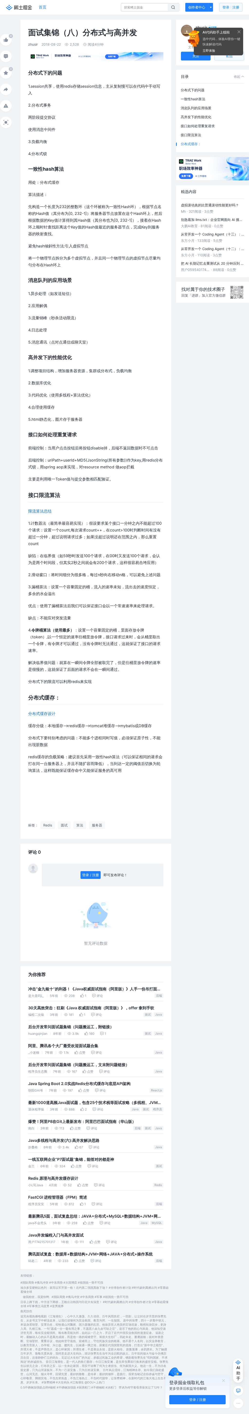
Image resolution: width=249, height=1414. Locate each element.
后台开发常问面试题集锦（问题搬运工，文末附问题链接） (78, 1064)
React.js (156, 1090)
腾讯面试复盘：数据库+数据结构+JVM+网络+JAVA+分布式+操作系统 (90, 1254)
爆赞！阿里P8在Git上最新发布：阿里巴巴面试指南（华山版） (82, 1121)
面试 (148, 1014)
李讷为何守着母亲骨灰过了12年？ (141, 1387)
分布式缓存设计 (41, 713)
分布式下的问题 (193, 90)
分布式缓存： (191, 144)
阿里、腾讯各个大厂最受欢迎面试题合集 (63, 1046)
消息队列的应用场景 (196, 108)
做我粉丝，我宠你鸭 (36, 1297)
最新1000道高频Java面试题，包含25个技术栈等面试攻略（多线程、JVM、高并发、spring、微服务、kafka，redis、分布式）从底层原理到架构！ (94, 1103)
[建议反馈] (238, 1391)
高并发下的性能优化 (196, 117)
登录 (230, 7)
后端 (159, 995)
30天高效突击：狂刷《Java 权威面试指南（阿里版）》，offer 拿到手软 (91, 1008)
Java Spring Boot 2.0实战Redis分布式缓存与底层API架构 (79, 1083)
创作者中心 (196, 7)
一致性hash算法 (193, 99)
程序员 (157, 1109)
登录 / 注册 (90, 875)
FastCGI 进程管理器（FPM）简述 (57, 1197)
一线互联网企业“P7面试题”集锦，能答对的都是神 (71, 1159)
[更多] (238, 1403)
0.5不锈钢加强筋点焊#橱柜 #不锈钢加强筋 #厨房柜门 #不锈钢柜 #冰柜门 (68, 1387)
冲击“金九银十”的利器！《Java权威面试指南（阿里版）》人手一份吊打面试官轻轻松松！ (94, 990)
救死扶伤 (26, 1311)
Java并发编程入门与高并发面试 (56, 1235)
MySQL (157, 1223)
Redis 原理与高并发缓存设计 (53, 1178)
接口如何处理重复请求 (198, 126)
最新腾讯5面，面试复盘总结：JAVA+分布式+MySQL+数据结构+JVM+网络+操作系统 (94, 1217)
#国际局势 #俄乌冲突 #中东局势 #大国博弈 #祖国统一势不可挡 (61, 1282)
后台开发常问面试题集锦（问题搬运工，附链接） (71, 1027)
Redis (158, 1185)
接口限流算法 (191, 135)
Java (158, 1014)
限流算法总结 (40, 511)
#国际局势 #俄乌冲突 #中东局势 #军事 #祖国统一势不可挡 (90, 1297)
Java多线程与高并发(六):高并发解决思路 (63, 1140)
